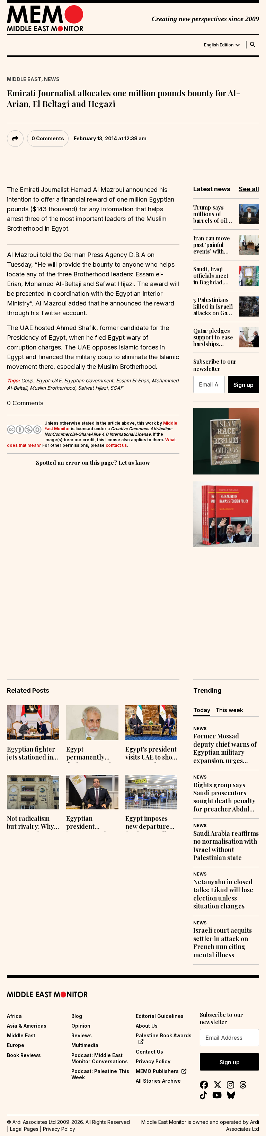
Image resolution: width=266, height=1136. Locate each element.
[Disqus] (93, 562)
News (52, 79)
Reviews (81, 1035)
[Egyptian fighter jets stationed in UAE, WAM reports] (33, 722)
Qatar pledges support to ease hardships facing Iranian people (213, 337)
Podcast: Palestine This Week (100, 1074)
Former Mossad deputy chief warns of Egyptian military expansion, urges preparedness (225, 748)
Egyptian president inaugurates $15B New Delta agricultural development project (91, 823)
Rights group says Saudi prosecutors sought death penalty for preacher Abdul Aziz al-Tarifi (224, 797)
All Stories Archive (158, 1081)
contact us (116, 445)
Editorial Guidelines (160, 1016)
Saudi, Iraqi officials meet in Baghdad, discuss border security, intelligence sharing (213, 276)
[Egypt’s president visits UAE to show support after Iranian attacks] (151, 722)
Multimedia (84, 1045)
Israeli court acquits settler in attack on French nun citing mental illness (222, 942)
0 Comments (48, 138)
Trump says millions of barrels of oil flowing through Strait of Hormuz (211, 214)
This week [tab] (229, 710)
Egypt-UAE (48, 380)
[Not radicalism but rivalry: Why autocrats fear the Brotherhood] (33, 792)
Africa (14, 1016)
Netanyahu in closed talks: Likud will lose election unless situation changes (223, 894)
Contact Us (149, 1052)
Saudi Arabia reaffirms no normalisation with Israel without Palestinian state (226, 845)
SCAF (116, 388)
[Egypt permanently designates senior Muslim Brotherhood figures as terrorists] (92, 722)
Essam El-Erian (132, 380)
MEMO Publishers (157, 1071)
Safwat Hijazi (92, 388)
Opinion (80, 1026)
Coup (27, 380)
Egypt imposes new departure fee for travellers (150, 823)
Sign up (243, 384)
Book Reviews (24, 1055)
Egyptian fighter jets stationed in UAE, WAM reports (31, 754)
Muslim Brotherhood (52, 388)
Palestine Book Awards (164, 1035)
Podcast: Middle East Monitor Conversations (99, 1058)
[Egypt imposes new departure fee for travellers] (151, 792)
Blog (76, 1016)
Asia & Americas (26, 1026)
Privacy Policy (153, 1061)
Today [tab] (201, 710)
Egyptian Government (88, 380)
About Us (147, 1026)
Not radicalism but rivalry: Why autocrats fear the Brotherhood (31, 823)
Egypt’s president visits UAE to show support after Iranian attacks (151, 754)
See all (249, 189)
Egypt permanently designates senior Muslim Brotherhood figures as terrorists (91, 754)
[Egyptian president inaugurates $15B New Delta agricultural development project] (92, 792)
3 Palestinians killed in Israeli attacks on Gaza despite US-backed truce (213, 306)
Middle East (24, 79)
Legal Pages (24, 1129)
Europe (15, 1045)
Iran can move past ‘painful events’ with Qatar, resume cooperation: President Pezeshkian (211, 245)
